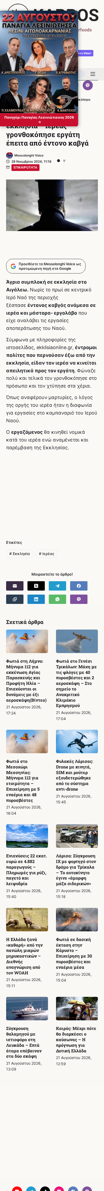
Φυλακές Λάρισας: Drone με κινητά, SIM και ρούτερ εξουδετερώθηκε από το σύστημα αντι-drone (74, 775)
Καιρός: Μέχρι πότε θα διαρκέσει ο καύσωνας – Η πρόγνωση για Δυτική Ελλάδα (76, 1039)
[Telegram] (57, 586)
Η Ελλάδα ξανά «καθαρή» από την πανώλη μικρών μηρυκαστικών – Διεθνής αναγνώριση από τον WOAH (24, 955)
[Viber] (88, 85)
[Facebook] (78, 586)
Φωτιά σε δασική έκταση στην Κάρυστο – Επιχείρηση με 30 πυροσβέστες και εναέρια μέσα (74, 953)
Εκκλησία (19, 553)
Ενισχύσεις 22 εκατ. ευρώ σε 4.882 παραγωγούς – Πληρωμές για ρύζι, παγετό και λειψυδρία (26, 869)
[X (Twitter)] (36, 586)
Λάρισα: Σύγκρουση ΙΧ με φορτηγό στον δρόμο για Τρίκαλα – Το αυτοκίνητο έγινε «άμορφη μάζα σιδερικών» (76, 869)
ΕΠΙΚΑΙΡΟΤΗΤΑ (25, 167)
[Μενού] (92, 74)
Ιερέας (46, 553)
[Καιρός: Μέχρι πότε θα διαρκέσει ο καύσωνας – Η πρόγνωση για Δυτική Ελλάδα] (77, 1008)
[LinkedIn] (36, 599)
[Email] (14, 586)
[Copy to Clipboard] (14, 599)
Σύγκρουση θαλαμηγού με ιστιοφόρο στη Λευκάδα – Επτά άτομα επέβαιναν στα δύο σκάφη (24, 1042)
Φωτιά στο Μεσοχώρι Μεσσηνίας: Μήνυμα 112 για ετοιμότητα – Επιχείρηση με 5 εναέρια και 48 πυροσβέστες (23, 780)
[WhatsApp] (57, 599)
